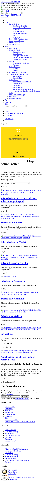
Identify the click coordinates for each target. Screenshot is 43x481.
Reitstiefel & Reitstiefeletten (18, 39)
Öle (6, 100)
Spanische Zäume (19, 52)
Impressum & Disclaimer (13, 451)
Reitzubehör (9, 409)
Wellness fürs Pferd (15, 98)
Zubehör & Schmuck (20, 59)
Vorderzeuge (17, 83)
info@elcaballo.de (11, 472)
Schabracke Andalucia (13, 281)
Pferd (7, 46)
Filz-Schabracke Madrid (14, 242)
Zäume (7, 410)
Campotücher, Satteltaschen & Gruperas (26, 91)
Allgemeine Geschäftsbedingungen (16, 449)
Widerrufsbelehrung (11, 455)
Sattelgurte (16, 85)
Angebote (8, 102)
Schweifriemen (18, 87)
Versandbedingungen (12, 456)
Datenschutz (9, 394)
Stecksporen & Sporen (16, 41)
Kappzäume (13, 48)
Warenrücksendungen (12, 431)
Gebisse (11, 61)
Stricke (15, 70)
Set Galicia (7, 333)
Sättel (11, 93)
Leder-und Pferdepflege (17, 95)
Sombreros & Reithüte (20, 26)
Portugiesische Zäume (20, 56)
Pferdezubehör (10, 407)
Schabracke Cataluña (12, 298)
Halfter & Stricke (14, 67)
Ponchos (16, 35)
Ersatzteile (12, 96)
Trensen (16, 65)
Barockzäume (17, 54)
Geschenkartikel (14, 44)
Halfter (15, 69)
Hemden (16, 30)
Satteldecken (17, 78)
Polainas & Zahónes (20, 33)
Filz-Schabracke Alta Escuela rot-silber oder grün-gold (19, 200)
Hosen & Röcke (18, 31)
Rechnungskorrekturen (12, 435)
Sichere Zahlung (10, 458)
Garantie (8, 462)
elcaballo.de (13, 479)
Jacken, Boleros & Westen (22, 28)
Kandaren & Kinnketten (21, 63)
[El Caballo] (5, 11)
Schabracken (17, 76)
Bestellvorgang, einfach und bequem (17, 460)
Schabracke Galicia (11, 316)
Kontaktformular (10, 474)
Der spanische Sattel (11, 420)
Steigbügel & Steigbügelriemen (23, 89)
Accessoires (17, 37)
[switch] (4, 478)
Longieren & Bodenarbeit (17, 72)
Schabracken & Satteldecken (18, 74)
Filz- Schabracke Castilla (14, 263)
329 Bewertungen (18, 156)
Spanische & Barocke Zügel (22, 57)
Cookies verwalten (11, 441)
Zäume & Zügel (14, 50)
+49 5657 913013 (11, 470)
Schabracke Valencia (12, 222)
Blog (6, 104)
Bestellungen (9, 433)
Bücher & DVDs (14, 43)
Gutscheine (8, 439)
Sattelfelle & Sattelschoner (22, 82)
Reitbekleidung (14, 24)
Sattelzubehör (13, 80)
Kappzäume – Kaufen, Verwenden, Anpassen (20, 422)
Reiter (7, 22)
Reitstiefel (8, 416)
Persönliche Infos (10, 430)
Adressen (8, 437)
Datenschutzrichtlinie (22, 399)
